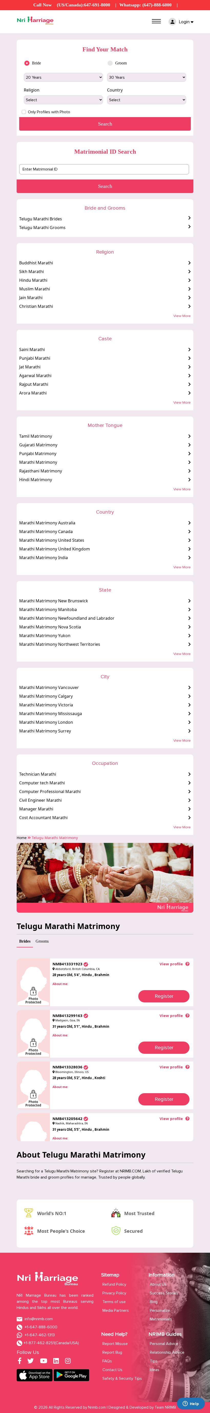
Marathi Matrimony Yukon (44, 635)
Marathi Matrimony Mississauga (50, 713)
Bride (36, 63)
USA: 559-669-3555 (82, 11)
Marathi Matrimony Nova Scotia (50, 627)
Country (115, 90)
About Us (158, 1284)
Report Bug (112, 1352)
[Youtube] (43, 1361)
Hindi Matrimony (35, 479)
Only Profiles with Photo (49, 112)
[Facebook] (19, 1361)
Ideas (154, 1369)
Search (105, 186)
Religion (31, 90)
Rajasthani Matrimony (40, 471)
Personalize (160, 1310)
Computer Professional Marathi (50, 791)
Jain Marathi (31, 297)
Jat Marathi (29, 367)
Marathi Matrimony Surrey (45, 731)
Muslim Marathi (34, 289)
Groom (121, 63)
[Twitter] (30, 1361)
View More (182, 316)
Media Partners (115, 1310)
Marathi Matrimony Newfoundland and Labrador (66, 618)
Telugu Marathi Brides (40, 219)
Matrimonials (161, 1319)
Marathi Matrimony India (43, 557)
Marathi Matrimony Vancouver (49, 687)
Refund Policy (114, 1284)
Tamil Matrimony (35, 436)
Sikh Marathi (31, 271)
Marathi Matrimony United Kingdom (54, 549)
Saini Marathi (32, 349)
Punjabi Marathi (34, 358)
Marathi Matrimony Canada (46, 531)
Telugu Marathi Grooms (42, 227)
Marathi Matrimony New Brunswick (53, 601)
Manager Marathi (36, 809)
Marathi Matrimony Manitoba (48, 609)
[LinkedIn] (56, 1361)
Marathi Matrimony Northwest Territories (59, 644)
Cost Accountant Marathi (43, 817)
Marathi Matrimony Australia (47, 523)
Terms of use (114, 1301)
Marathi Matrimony (38, 462)
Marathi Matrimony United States (51, 540)
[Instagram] (67, 1361)
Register (164, 996)
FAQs (107, 1361)
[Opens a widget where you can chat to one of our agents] (191, 1404)
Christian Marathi (36, 306)
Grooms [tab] (42, 941)
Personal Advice (164, 1343)
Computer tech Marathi (42, 783)
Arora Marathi (33, 393)
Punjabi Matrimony (37, 453)
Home (22, 837)
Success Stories (164, 1293)
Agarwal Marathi (35, 375)
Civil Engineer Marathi (40, 800)
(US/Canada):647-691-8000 (83, 4)
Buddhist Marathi (36, 263)
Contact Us (112, 1369)
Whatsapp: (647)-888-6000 (145, 4)
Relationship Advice (167, 1352)
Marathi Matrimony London (46, 722)
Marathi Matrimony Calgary (46, 696)
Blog (154, 1301)
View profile (171, 963)
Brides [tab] (24, 941)
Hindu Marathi (33, 280)
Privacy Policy (114, 1293)
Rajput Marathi (33, 384)
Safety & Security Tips (122, 1378)
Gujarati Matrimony (38, 445)
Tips (154, 1361)
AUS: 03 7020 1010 (129, 11)
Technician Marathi (37, 774)
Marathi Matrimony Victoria (46, 705)
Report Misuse (115, 1343)
